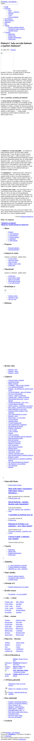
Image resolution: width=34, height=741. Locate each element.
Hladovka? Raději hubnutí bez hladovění (15, 224)
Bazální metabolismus (14, 37)
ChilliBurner (19, 649)
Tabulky (7, 25)
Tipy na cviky (12, 299)
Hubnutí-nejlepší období (15, 438)
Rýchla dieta (8, 622)
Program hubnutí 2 (13, 249)
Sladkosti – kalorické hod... (16, 707)
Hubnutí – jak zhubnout (13, 732)
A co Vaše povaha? (14, 283)
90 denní (7, 633)
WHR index (12, 39)
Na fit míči (8, 610)
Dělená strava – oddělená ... (16, 708)
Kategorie (7, 8)
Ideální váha (12, 36)
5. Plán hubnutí (12, 240)
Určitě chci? (11, 276)
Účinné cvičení (12, 296)
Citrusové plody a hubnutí (16, 380)
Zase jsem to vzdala (14, 278)
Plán (6, 24)
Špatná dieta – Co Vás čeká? (16, 418)
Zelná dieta (19, 624)
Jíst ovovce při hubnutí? (15, 394)
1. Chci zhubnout (13, 233)
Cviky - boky (9, 606)
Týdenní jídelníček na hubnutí (17, 567)
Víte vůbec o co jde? (19, 667)
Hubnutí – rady (12, 369)
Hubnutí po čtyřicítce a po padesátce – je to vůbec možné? (20, 525)
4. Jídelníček (12, 239)
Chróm (18, 647)
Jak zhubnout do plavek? (15, 426)
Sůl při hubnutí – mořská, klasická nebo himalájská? (18, 503)
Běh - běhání (20, 602)
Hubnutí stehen (12, 448)
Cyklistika (19, 608)
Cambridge (19, 630)
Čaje (6, 647)
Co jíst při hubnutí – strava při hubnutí (19, 392)
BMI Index (11, 34)
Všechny (7, 620)
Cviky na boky (12, 429)
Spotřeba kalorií (13, 30)
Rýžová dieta (9, 628)
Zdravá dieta (8, 635)
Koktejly (7, 645)
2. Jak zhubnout (13, 235)
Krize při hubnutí (13, 440)
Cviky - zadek (9, 608)
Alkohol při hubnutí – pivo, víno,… (19, 402)
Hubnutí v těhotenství (14, 428)
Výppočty (7, 32)
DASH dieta (8, 624)
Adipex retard (20, 642)
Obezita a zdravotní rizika (16, 453)
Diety (10, 10)
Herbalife (7, 649)
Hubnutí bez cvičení (14, 450)
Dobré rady (11, 265)
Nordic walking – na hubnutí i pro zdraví (20, 406)
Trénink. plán (9, 602)
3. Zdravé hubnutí (13, 237)
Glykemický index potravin (16, 29)
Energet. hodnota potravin (16, 27)
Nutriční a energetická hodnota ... (18, 702)
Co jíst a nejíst (12, 258)
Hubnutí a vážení (13, 457)
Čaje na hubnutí (13, 419)
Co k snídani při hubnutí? (15, 387)
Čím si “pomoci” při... (14, 705)
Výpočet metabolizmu (14, 423)
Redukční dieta (20, 633)
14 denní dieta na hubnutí (15, 404)
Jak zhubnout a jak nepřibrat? (17, 464)
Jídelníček (7, 22)
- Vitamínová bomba (20, 671)
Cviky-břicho (9, 604)
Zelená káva (19, 651)
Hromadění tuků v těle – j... (16, 710)
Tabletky (7, 642)
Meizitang (8, 736)
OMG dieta (8, 626)
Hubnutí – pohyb (13, 373)
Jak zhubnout (8, 19)
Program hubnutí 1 (13, 248)
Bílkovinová (19, 628)
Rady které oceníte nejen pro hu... (18, 712)
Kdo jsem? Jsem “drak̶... (15, 715)
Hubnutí (10, 13)
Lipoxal (18, 645)
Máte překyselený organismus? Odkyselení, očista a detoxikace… (20, 491)
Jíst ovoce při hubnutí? (15, 717)
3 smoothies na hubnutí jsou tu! (20, 515)
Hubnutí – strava (13, 371)
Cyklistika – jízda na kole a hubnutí (18, 385)
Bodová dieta (20, 635)
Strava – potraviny (13, 12)
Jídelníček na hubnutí (8, 223)
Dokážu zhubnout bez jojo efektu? (18, 587)
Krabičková (19, 626)
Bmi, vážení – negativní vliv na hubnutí (20, 407)
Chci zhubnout (12, 465)
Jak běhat (19, 604)
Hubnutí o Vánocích (14, 443)
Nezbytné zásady (13, 260)
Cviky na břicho (13, 431)
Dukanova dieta (20, 620)
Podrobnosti (22, 739)
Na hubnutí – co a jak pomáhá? (17, 594)
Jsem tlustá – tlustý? (14, 452)
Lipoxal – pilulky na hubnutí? (17, 395)
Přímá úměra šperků (14, 281)
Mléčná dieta (8, 630)
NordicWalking (20, 610)
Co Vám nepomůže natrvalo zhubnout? (20, 436)
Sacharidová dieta (13, 382)
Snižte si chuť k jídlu (14, 264)
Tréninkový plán (13, 297)
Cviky (10, 15)
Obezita (10, 433)
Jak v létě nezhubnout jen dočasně (18, 462)
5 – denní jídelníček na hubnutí (17, 565)
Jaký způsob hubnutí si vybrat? (17, 414)
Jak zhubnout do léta (14, 441)
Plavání (18, 606)
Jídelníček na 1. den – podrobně (17, 569)
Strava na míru (12, 262)
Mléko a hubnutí (13, 383)
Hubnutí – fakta (13, 416)
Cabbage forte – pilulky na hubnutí (18, 397)
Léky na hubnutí (13, 17)
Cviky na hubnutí (13, 435)
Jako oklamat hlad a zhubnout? (17, 424)
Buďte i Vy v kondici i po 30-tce (18, 689)
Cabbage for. (8, 651)
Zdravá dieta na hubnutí (15, 447)
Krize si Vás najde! (14, 279)
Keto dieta (19, 622)
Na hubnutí (8, 612)
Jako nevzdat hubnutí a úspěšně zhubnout (20, 455)
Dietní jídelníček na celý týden (17, 409)
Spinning (18, 612)
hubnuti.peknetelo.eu (27, 216)
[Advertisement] (17, 132)
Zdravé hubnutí (9, 20)
